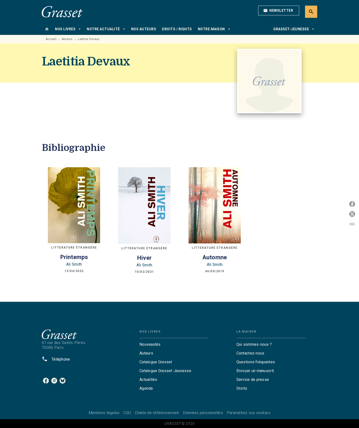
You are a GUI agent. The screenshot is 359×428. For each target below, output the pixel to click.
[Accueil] (62, 11)
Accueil (51, 39)
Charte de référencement (157, 412)
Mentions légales (104, 412)
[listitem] (46, 380)
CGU (127, 412)
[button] (278, 10)
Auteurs (67, 39)
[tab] (47, 29)
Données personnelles (203, 412)
